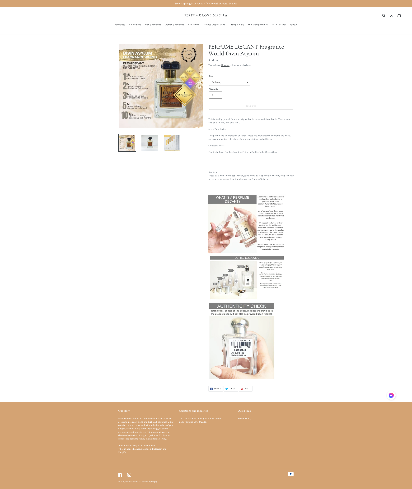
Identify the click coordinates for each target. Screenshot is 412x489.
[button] (391, 396)
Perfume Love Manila (206, 15)
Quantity (213, 89)
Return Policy (244, 418)
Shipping (225, 65)
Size (211, 76)
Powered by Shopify (149, 482)
